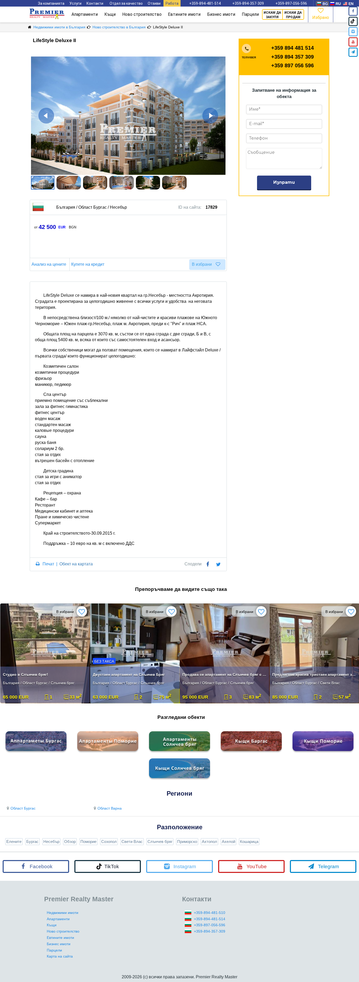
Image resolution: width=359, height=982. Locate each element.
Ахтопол (209, 841)
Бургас (32, 841)
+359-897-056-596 (291, 3)
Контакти (94, 3)
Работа (172, 3)
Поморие (88, 841)
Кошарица (249, 841)
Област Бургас (23, 808)
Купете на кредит (87, 264)
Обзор (70, 841)
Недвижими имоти (62, 913)
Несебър (51, 841)
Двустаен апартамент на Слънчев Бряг (129, 674)
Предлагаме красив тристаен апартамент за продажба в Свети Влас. (315, 674)
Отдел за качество (126, 3)
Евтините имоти (184, 14)
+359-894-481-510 (209, 913)
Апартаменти (84, 14)
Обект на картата (76, 564)
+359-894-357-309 (248, 3)
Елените (14, 841)
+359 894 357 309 (292, 57)
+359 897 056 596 (292, 65)
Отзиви (154, 3)
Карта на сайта (60, 956)
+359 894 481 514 (292, 48)
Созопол (109, 841)
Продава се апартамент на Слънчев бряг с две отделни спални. (225, 674)
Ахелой (228, 841)
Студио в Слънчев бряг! (25, 674)
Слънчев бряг (159, 841)
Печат (48, 564)
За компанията (51, 3)
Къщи (110, 14)
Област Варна (110, 808)
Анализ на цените (49, 264)
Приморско (187, 841)
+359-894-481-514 (205, 3)
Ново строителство (142, 14)
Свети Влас (132, 841)
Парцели (250, 14)
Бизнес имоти (221, 14)
